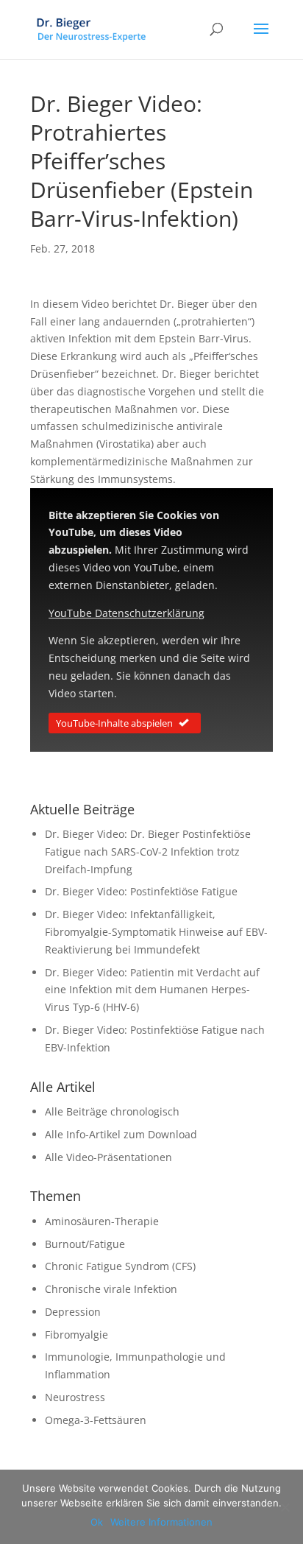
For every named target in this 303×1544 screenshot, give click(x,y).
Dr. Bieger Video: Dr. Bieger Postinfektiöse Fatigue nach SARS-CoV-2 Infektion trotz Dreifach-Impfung (148, 851)
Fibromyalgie (76, 1335)
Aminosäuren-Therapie (102, 1221)
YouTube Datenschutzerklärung (126, 613)
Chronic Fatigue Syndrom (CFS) (120, 1266)
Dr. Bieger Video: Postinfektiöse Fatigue (141, 891)
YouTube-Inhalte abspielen (114, 723)
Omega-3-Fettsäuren (95, 1420)
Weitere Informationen (161, 1522)
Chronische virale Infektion (111, 1289)
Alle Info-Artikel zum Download (121, 1134)
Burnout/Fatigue (85, 1244)
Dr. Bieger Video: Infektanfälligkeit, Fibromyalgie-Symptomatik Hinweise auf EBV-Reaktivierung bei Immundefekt (156, 931)
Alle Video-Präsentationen (108, 1157)
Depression (73, 1312)
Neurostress (75, 1397)
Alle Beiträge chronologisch (112, 1111)
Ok (96, 1522)
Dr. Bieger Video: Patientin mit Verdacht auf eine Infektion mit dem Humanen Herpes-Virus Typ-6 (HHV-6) (152, 990)
